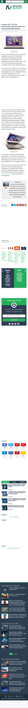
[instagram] (14, 696)
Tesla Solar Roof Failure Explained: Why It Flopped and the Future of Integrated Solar (17, 627)
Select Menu (2, 1)
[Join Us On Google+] (15, 324)
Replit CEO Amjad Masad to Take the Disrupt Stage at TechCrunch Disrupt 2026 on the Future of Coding (17, 499)
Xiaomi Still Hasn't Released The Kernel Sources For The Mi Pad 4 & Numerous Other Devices (17, 616)
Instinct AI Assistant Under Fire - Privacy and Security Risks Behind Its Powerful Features (16, 485)
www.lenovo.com (6, 174)
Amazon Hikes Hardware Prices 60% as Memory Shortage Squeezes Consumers (16, 506)
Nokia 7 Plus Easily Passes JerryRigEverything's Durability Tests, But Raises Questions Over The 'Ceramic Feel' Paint (17, 603)
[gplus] (11, 696)
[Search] (25, 1)
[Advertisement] (14, 93)
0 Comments (15, 31)
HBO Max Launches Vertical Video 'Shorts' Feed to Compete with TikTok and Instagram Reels (17, 676)
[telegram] (16, 696)
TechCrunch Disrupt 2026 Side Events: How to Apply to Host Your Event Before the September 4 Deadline (17, 492)
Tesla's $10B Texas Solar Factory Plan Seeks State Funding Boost (15, 669)
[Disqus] (14, 378)
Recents (6, 482)
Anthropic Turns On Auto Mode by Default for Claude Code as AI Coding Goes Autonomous (17, 663)
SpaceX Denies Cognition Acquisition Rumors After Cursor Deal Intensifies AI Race (17, 633)
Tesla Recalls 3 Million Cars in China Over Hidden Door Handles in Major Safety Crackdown (17, 646)
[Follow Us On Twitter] (12, 324)
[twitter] (8, 696)
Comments (22, 482)
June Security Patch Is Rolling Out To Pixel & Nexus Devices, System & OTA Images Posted (17, 609)
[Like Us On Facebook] (10, 324)
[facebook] (5, 696)
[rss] (22, 696)
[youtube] (19, 696)
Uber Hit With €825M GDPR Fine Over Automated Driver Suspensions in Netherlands (17, 640)
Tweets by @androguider (14, 548)
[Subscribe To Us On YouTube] (18, 324)
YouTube (14, 482)
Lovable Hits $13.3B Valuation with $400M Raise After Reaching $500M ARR (17, 689)
